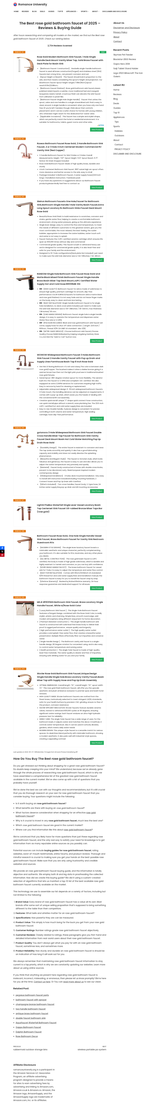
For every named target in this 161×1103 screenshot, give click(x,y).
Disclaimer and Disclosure (126, 27)
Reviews (25, 11)
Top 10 (60, 11)
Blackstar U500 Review (124, 59)
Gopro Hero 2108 (121, 63)
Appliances (119, 117)
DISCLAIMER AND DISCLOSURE (114, 11)
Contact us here (42, 981)
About (116, 37)
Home (16, 11)
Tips (117, 121)
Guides (51, 11)
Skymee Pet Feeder (123, 54)
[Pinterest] (2, 555)
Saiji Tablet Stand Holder (125, 68)
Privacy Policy (120, 32)
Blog (34, 11)
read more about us (73, 981)
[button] (77, 11)
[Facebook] (2, 548)
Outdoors (119, 135)
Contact (117, 41)
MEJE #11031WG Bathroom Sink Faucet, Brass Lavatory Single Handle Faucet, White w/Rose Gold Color (70, 604)
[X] (2, 551)
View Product (97, 129)
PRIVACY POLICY (122, 149)
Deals (42, 11)
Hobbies (119, 131)
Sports (116, 126)
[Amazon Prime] (100, 125)
